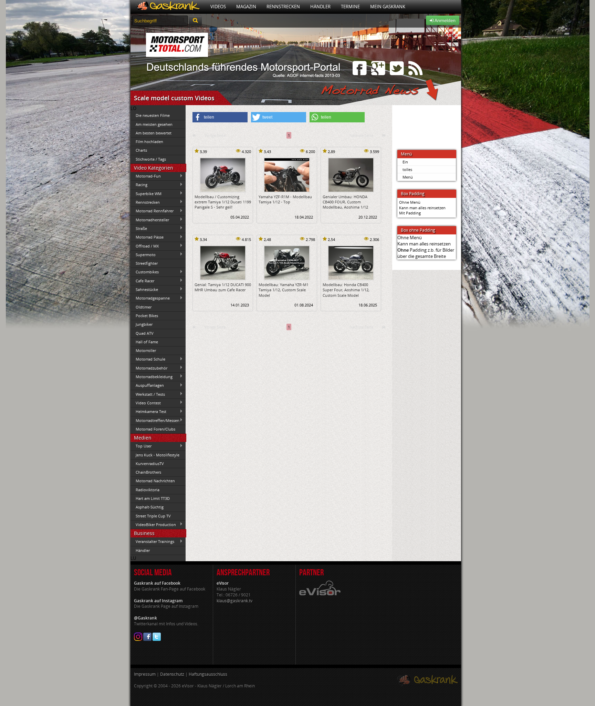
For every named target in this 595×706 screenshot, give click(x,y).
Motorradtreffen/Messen (155, 420)
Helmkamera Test (148, 411)
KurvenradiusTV (150, 463)
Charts (141, 150)
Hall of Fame (147, 341)
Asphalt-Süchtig (150, 507)
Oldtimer (144, 307)
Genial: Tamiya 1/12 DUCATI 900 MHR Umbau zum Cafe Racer (223, 287)
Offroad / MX (145, 246)
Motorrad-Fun (146, 176)
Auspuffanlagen (147, 385)
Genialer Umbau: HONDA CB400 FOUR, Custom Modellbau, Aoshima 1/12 (345, 202)
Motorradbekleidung (152, 376)
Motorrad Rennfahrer (152, 211)
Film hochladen (149, 141)
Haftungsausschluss (208, 674)
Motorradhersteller (150, 219)
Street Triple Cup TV (153, 515)
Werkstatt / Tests (148, 394)
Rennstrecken (283, 6)
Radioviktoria (147, 489)
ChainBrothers (148, 472)
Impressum (145, 674)
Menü (408, 177)
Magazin (246, 6)
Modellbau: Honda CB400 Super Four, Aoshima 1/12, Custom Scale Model (346, 290)
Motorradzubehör (149, 368)
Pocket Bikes (147, 315)
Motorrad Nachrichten (155, 480)
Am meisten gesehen (154, 124)
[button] (220, 117)
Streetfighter (147, 263)
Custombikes (145, 272)
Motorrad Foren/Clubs (155, 429)
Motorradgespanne (150, 298)
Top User (141, 446)
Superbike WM (146, 193)
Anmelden (445, 20)
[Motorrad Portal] (168, 6)
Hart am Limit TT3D (153, 498)
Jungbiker (144, 324)
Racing (139, 185)
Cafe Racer (142, 280)
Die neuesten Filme (153, 115)
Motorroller (146, 350)
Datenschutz (172, 674)
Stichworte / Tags (151, 159)
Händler (320, 6)
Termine (350, 6)
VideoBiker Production (153, 524)
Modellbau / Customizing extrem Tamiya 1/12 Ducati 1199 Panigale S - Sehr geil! (223, 202)
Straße (139, 228)
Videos (218, 6)
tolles (407, 169)
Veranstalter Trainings (152, 541)
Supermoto (143, 254)
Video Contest (146, 402)
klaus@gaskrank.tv (234, 601)
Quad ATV (145, 333)
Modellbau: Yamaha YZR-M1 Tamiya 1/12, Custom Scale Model (284, 290)
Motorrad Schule (148, 359)
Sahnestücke (144, 289)
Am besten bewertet (153, 132)
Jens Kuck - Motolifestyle (157, 454)
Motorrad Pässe (147, 237)
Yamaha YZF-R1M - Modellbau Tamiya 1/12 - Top (285, 199)
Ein (405, 161)
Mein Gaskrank (387, 6)
